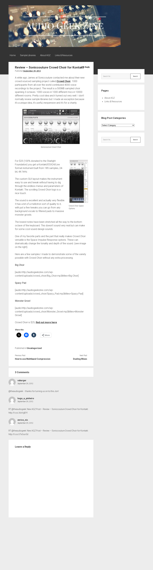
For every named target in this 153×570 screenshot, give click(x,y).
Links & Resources (63, 55)
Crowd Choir (64, 81)
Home (13, 55)
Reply (87, 67)
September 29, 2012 (32, 71)
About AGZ (45, 55)
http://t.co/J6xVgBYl (18, 413)
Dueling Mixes (80, 359)
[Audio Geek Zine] (65, 46)
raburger (21, 380)
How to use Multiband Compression (32, 359)
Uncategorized (34, 348)
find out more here (46, 322)
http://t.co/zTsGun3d (18, 434)
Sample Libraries (28, 55)
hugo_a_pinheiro (25, 398)
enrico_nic (22, 420)
